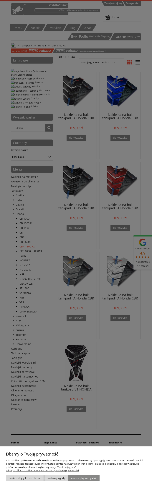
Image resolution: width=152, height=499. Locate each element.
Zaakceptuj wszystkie (84, 478)
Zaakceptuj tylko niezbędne (25, 478)
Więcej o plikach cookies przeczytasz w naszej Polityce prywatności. (42, 470)
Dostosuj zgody (56, 478)
